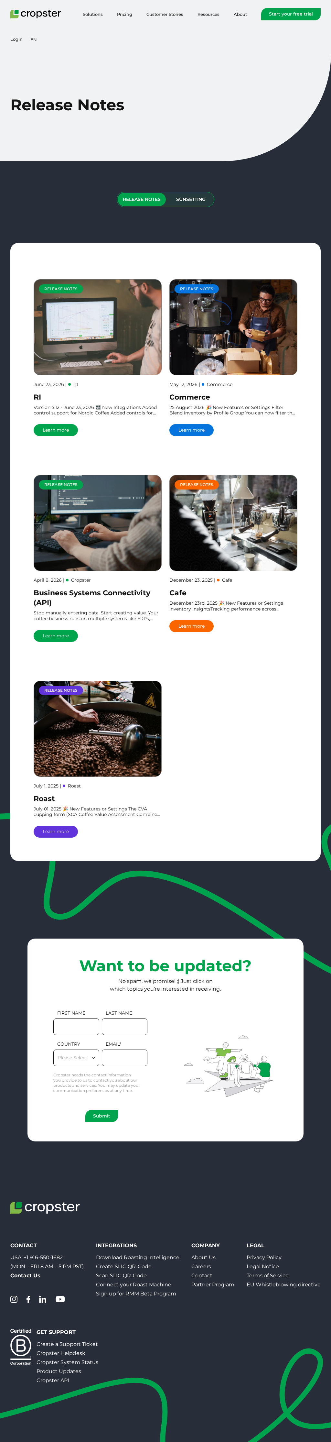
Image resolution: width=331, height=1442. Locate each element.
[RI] (98, 327)
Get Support (56, 1332)
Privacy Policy (264, 1257)
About (240, 14)
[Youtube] (60, 1299)
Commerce (189, 397)
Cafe (178, 593)
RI (37, 397)
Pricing (124, 14)
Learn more (56, 430)
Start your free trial (291, 14)
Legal (255, 1245)
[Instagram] (13, 1299)
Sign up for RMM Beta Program (136, 1294)
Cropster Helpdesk (61, 1353)
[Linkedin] (42, 1299)
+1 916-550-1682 (43, 1257)
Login (16, 39)
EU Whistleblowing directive (284, 1285)
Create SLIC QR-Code (124, 1266)
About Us (203, 1257)
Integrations (116, 1245)
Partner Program (212, 1285)
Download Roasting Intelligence (137, 1257)
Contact (201, 1275)
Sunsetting (191, 199)
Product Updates (59, 1371)
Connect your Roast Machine (133, 1285)
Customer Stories (164, 14)
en (33, 39)
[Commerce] (233, 327)
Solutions (93, 14)
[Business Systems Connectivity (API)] (98, 523)
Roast (44, 798)
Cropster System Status (67, 1362)
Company (205, 1245)
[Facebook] (28, 1299)
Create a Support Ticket (67, 1344)
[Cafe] (233, 523)
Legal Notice (263, 1266)
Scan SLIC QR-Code (121, 1275)
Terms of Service (268, 1275)
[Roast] (98, 729)
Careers (201, 1266)
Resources (208, 14)
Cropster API (53, 1380)
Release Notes (142, 199)
